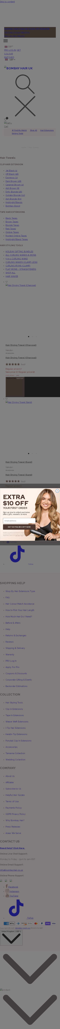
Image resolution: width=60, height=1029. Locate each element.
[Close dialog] (57, 491)
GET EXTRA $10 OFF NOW (19, 527)
